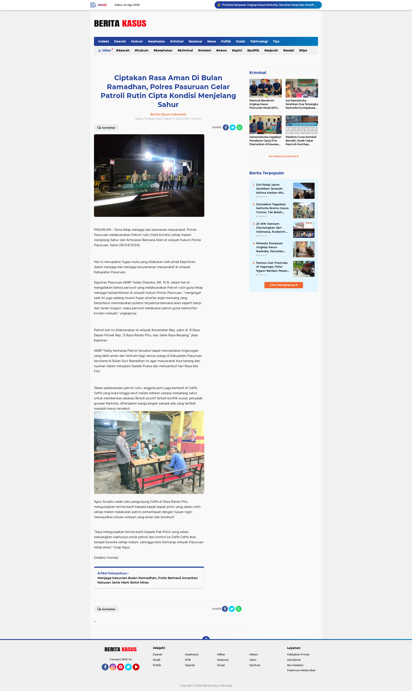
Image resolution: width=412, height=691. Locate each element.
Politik (226, 41)
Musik (157, 659)
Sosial (240, 41)
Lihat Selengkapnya (283, 285)
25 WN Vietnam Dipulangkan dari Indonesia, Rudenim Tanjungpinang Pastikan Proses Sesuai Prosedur (272, 228)
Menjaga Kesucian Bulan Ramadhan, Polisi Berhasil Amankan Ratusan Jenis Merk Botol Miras (147, 580)
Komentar (108, 127)
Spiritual (254, 665)
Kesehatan (156, 41)
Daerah (120, 41)
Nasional (195, 41)
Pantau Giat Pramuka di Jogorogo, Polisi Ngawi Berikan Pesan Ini (272, 267)
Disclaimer (294, 659)
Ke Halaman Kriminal (283, 156)
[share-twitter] (233, 127)
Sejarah (272, 50)
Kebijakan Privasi (298, 654)
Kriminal (176, 41)
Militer (221, 654)
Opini (238, 50)
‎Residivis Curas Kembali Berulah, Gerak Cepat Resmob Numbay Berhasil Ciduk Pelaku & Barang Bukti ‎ (301, 140)
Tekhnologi (259, 41)
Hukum (137, 41)
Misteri (205, 50)
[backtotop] (206, 640)
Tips (276, 41)
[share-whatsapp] (239, 127)
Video (106, 50)
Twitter (130, 672)
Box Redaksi (295, 665)
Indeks (103, 41)
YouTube (139, 672)
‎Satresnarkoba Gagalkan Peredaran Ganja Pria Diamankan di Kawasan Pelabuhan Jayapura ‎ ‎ (265, 140)
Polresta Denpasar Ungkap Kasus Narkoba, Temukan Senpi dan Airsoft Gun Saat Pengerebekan (270, 4)
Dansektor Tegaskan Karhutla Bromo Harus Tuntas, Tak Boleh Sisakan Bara (272, 208)
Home (102, 5)
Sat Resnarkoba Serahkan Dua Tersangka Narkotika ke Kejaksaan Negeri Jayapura (302, 104)
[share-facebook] (226, 127)
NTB (188, 659)
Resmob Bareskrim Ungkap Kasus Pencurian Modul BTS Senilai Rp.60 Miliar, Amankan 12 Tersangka (264, 104)
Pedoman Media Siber (301, 670)
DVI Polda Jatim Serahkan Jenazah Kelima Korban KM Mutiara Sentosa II (269, 189)
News (211, 41)
